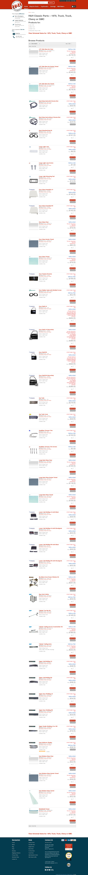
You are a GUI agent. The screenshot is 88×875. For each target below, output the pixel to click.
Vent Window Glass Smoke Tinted (48, 773)
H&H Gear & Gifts (32, 857)
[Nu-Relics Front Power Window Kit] (33, 588)
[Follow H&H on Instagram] (51, 870)
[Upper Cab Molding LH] (33, 670)
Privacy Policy (15, 855)
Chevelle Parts (31, 844)
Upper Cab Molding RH (45, 677)
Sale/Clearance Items (33, 855)
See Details (72, 557)
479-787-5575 (48, 842)
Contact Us (14, 859)
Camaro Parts (31, 842)
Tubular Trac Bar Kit (45, 610)
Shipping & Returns (16, 853)
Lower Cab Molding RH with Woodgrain (50, 561)
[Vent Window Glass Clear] (33, 764)
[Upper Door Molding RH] (33, 718)
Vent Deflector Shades (45, 742)
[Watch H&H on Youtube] (49, 870)
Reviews (14, 850)
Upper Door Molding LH (46, 694)
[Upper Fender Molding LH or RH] (33, 735)
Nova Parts (30, 848)
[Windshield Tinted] (33, 814)
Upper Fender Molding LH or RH (48, 726)
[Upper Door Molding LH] (33, 702)
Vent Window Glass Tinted (46, 791)
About (13, 844)
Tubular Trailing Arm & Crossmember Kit (51, 627)
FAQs (13, 848)
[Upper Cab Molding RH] (33, 686)
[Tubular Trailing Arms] (33, 649)
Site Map (74, 874)
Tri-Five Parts (31, 850)
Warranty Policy (15, 857)
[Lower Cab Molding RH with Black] (33, 553)
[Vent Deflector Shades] (33, 751)
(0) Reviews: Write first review (45, 563)
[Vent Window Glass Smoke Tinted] (33, 782)
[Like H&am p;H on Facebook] (45, 870)
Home (13, 842)
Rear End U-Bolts (44, 594)
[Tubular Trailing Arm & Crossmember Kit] (33, 635)
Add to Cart (72, 555)
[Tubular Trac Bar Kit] (33, 619)
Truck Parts (31, 853)
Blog (13, 846)
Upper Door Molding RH (46, 710)
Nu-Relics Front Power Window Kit (49, 577)
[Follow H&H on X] (47, 870)
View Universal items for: (50, 834)
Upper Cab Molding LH (45, 661)
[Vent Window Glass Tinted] (33, 805)
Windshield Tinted (44, 809)
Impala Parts (31, 846)
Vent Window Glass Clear (46, 756)
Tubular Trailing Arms (45, 644)
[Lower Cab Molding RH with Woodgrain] (33, 569)
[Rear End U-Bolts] (33, 603)
